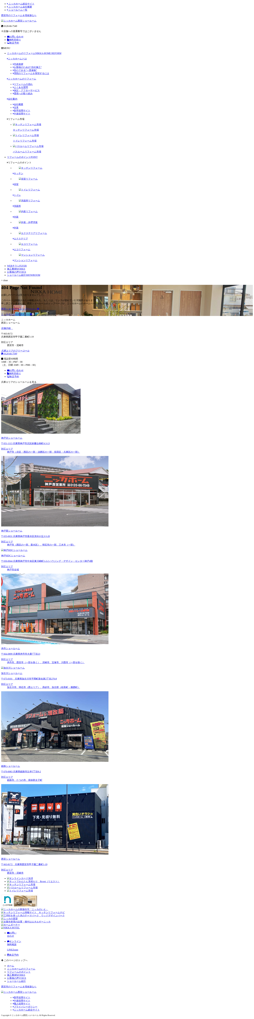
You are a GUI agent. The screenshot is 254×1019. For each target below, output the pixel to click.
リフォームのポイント (22, 157)
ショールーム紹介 (23, 275)
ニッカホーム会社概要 (20, 7)
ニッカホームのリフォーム (34, 53)
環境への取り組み (23, 93)
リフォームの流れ (23, 84)
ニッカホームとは (17, 58)
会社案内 (12, 99)
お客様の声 (16, 272)
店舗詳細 (6, 328)
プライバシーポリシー (25, 1006)
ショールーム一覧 (17, 10)
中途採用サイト (22, 113)
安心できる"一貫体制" (25, 70)
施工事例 (16, 269)
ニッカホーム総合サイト (21, 3)
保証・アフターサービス (27, 90)
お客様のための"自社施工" (28, 67)
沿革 (16, 107)
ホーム (10, 966)
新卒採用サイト (22, 110)
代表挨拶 (18, 64)
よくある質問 (21, 87)
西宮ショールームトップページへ (19, 309)
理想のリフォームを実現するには (31, 73)
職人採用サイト (22, 1003)
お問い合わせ (16, 36)
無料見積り (15, 39)
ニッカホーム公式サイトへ (15, 314)
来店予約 (14, 43)
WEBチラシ (17, 266)
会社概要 (18, 104)
